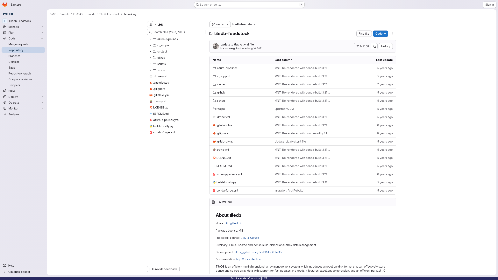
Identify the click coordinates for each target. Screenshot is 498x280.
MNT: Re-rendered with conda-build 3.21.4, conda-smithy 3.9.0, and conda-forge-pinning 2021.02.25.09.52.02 (303, 92)
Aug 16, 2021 (255, 48)
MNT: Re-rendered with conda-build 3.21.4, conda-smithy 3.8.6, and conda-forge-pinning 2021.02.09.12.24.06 (303, 117)
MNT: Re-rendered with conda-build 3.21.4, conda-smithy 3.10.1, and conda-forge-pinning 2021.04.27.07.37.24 (303, 100)
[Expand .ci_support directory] (150, 45)
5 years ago (385, 68)
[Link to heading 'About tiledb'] (243, 215)
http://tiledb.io (233, 223)
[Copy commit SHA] (374, 46)
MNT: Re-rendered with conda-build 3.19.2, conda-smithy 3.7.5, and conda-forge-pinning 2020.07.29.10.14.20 (303, 174)
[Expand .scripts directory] (150, 64)
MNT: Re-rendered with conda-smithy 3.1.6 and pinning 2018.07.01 (303, 133)
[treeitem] (176, 39)
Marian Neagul (228, 48)
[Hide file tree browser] (150, 24)
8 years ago (385, 133)
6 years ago (385, 125)
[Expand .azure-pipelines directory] (150, 39)
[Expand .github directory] (150, 57)
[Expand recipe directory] (150, 70)
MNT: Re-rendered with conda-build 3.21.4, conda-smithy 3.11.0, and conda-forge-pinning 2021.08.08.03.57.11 (303, 68)
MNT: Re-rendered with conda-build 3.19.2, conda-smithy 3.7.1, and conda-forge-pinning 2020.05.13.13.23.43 (303, 125)
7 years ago (385, 84)
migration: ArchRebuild (289, 190)
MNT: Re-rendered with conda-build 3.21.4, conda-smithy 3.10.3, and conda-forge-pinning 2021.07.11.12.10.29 (303, 76)
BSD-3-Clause (250, 237)
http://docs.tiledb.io (248, 259)
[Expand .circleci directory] (150, 51)
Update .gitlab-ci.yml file (237, 44)
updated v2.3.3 (284, 108)
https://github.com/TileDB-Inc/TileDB (258, 252)
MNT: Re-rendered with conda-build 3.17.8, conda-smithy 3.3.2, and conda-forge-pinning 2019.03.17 (303, 84)
